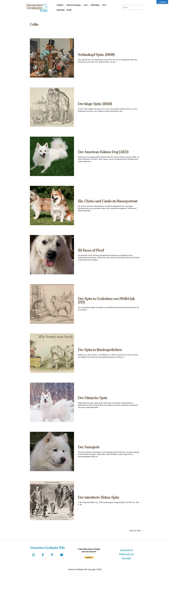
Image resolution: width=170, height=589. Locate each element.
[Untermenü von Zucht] (88, 5)
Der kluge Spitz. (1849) (95, 104)
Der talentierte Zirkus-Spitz (98, 497)
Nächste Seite (136, 530)
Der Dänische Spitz (92, 398)
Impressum (126, 550)
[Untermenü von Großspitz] (63, 5)
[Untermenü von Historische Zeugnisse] (81, 5)
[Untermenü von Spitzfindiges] (100, 5)
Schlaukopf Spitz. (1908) (96, 55)
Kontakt (126, 558)
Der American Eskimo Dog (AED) (103, 152)
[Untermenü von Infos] (106, 5)
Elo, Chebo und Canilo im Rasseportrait (107, 201)
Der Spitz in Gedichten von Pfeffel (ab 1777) (106, 301)
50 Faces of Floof (91, 250)
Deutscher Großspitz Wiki (47, 548)
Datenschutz (126, 554)
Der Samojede (89, 447)
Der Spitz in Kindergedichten (100, 350)
